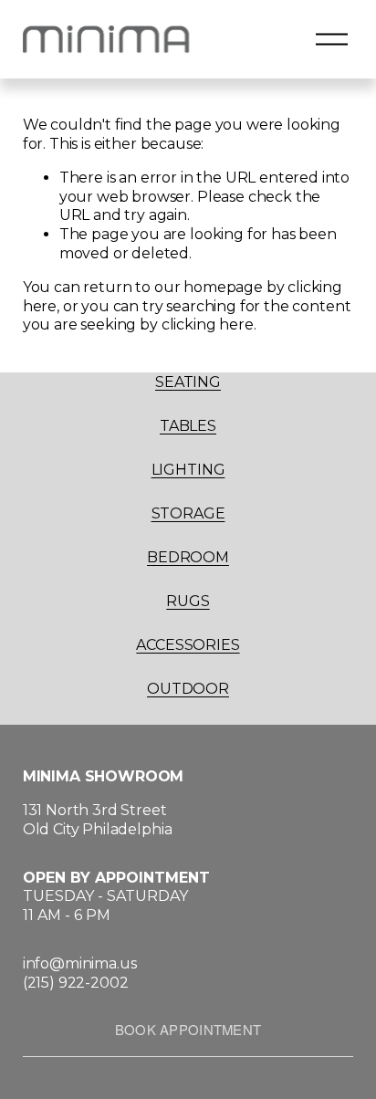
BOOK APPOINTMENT (188, 1029)
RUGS (187, 601)
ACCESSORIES (187, 645)
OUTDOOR (188, 688)
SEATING (188, 382)
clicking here (208, 324)
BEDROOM (188, 557)
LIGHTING (188, 469)
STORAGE (188, 513)
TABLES (188, 425)
